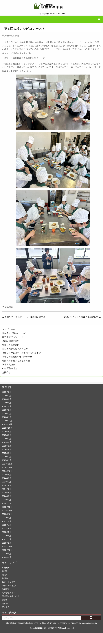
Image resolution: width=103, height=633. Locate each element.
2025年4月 (6, 449)
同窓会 (5, 603)
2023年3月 (6, 539)
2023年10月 (7, 514)
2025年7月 (6, 439)
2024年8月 (6, 478)
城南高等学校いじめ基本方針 (16, 361)
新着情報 (6, 589)
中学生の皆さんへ (9, 585)
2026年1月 (6, 417)
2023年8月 (6, 521)
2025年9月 (6, 431)
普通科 (5, 578)
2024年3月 (6, 496)
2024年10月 (7, 471)
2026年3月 (6, 410)
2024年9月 (6, 474)
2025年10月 (7, 428)
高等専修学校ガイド (10, 596)
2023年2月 (6, 543)
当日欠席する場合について (15, 349)
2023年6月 (6, 528)
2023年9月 (6, 518)
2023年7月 (6, 525)
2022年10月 (7, 550)
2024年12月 (7, 464)
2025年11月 (7, 424)
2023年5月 (6, 532)
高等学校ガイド (8, 593)
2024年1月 (6, 503)
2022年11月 (7, 546)
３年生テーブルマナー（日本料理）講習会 (23, 317)
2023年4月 (6, 536)
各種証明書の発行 (10, 341)
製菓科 (5, 575)
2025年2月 (6, 457)
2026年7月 (6, 396)
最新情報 (9, 307)
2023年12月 (7, 507)
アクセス (6, 607)
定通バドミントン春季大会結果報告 (82, 317)
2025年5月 (6, 446)
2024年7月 (6, 482)
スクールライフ (8, 582)
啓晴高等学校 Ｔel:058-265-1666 (51, 13)
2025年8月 (6, 435)
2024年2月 (6, 500)
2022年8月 (6, 557)
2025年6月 (6, 442)
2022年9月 (6, 554)
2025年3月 (6, 453)
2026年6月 (6, 399)
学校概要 (6, 568)
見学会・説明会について (14, 333)
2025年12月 (7, 421)
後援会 (5, 600)
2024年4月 (6, 492)
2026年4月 (6, 406)
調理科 (5, 571)
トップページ (8, 329)
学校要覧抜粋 (8, 364)
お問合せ (6, 372)
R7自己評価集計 (10, 368)
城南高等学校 (53, 628)
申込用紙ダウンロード (13, 337)
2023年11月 (7, 510)
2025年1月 (6, 460)
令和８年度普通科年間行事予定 (17, 357)
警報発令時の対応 (10, 345)
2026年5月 (6, 403)
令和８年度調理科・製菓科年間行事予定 (21, 353)
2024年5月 (6, 489)
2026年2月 (6, 413)
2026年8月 (6, 392)
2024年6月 (6, 485)
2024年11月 (7, 467)
